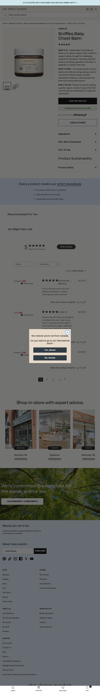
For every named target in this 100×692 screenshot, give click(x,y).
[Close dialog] (67, 332)
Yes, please (50, 350)
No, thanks (50, 358)
